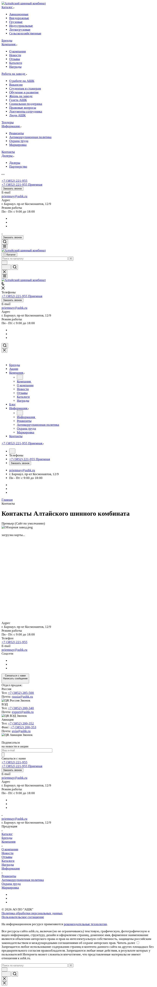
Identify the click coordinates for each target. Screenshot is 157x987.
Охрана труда (11, 884)
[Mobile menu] (5, 276)
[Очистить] (70, 259)
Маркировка (10, 887)
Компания (9, 841)
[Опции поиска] (4, 263)
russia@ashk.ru (22, 696)
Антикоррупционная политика (23, 880)
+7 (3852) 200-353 (23, 727)
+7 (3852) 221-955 (14, 181)
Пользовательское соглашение (23, 917)
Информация (11, 868)
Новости (7, 853)
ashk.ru (22, 196)
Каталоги (8, 861)
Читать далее (126, 943)
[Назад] (20, 377)
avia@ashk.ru (21, 731)
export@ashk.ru (23, 712)
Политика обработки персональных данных (32, 913)
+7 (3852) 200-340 (21, 708)
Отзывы (7, 857)
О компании (10, 849)
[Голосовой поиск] (6, 267)
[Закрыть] (4, 350)
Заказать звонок (12, 188)
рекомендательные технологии (85, 924)
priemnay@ (9, 196)
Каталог (7, 834)
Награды (8, 864)
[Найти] (14, 267)
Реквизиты (9, 876)
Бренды (7, 838)
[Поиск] (5, 242)
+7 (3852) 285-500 (21, 693)
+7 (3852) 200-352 (21, 723)
